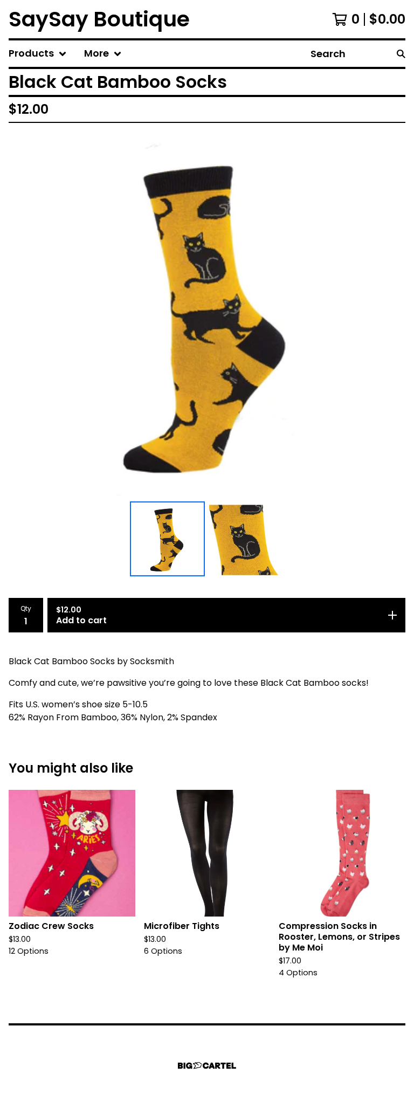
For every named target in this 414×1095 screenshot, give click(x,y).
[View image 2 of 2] (246, 538)
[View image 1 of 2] (167, 538)
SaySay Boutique (99, 19)
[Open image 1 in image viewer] (207, 314)
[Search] (401, 53)
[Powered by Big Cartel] (207, 1065)
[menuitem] (38, 53)
